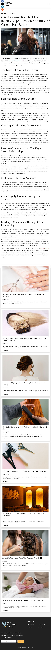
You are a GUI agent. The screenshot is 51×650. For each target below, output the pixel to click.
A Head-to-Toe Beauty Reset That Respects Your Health (22, 558)
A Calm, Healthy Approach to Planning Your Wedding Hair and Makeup (24, 384)
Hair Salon (13, 13)
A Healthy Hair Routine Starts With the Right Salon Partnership (24, 471)
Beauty (41, 627)
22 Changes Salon (44, 248)
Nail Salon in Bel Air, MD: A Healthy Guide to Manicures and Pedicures (23, 295)
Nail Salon (42, 624)
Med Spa (29, 627)
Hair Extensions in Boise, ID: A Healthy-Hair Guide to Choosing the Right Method (24, 339)
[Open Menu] (48, 4)
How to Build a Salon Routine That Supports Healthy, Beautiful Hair (24, 428)
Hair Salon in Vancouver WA (16, 60)
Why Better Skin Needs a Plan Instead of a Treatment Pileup (23, 600)
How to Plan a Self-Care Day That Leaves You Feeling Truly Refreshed (23, 515)
